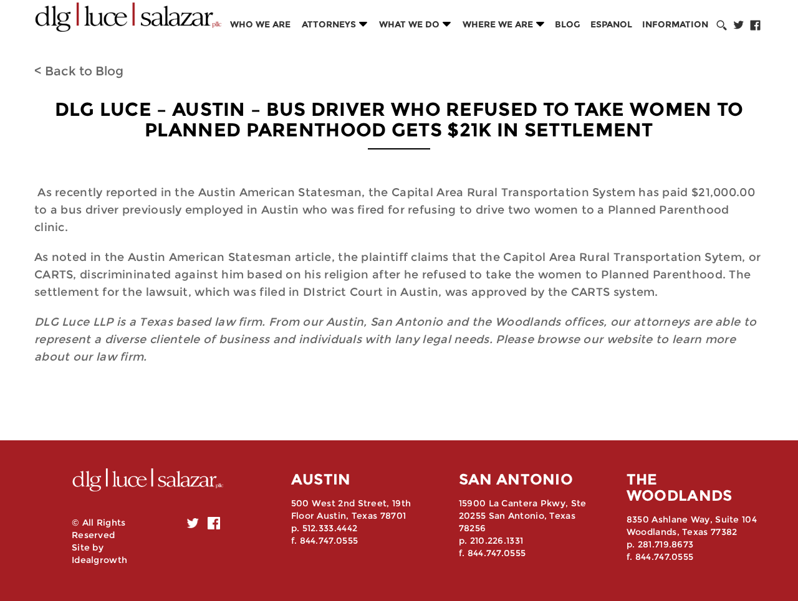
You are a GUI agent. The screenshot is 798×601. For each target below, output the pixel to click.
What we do (409, 24)
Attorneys (329, 24)
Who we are (260, 24)
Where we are (498, 24)
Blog (567, 24)
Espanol (611, 24)
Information (675, 24)
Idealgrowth (99, 560)
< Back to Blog (78, 71)
